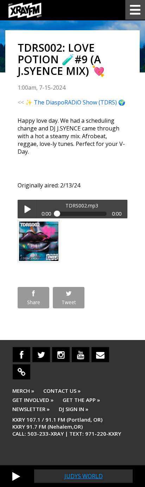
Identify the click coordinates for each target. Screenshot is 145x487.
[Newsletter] (100, 354)
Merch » (23, 390)
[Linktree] (21, 371)
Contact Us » (62, 390)
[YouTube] (80, 354)
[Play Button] (16, 476)
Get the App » (81, 399)
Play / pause (27, 209)
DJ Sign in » (73, 408)
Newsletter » (31, 408)
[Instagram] (61, 354)
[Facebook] (21, 354)
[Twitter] (41, 354)
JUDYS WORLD (83, 476)
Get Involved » (32, 399)
